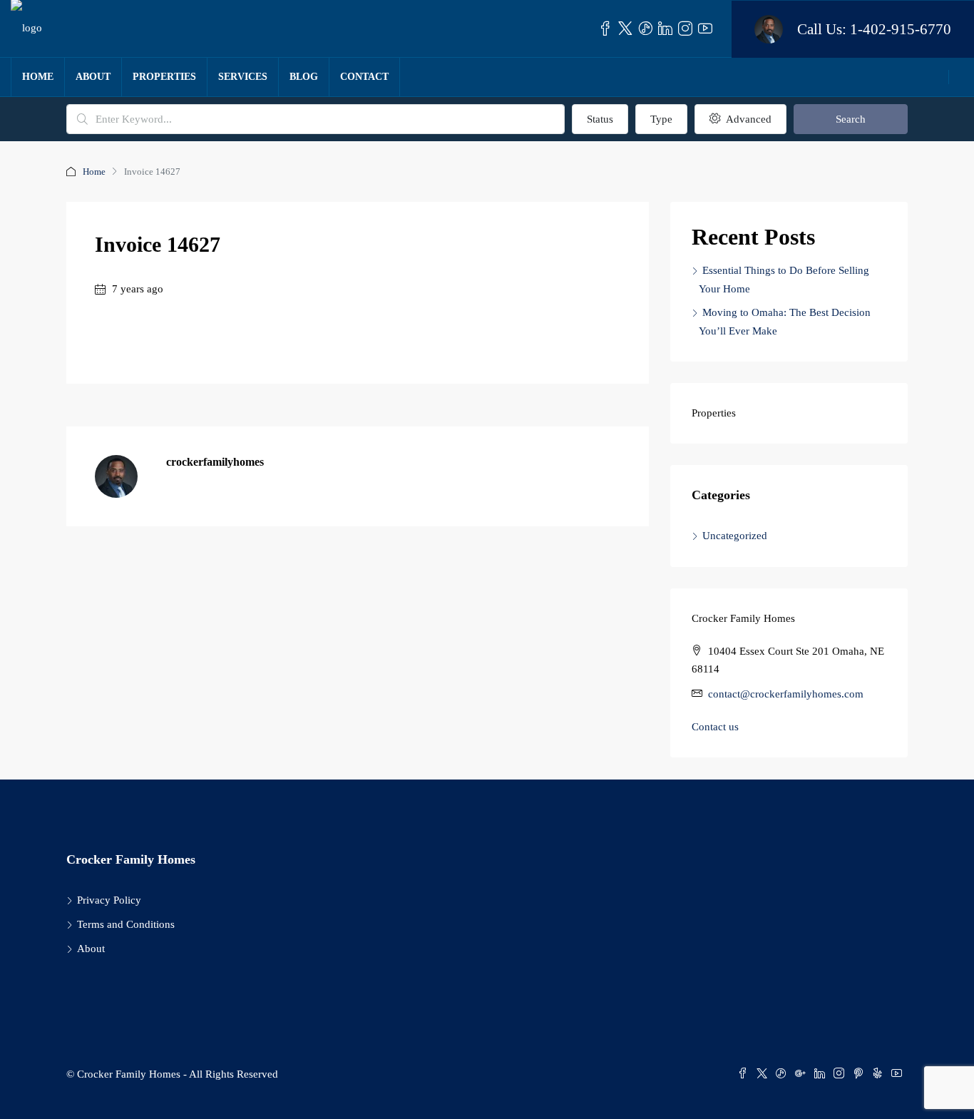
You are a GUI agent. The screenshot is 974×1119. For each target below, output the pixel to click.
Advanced (747, 119)
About (93, 76)
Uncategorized (734, 535)
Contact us (715, 726)
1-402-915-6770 (900, 29)
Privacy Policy (109, 900)
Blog (303, 76)
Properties (164, 76)
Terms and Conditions (126, 924)
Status (600, 119)
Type (661, 119)
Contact (364, 76)
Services (242, 76)
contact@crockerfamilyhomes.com (785, 694)
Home (37, 76)
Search (851, 119)
